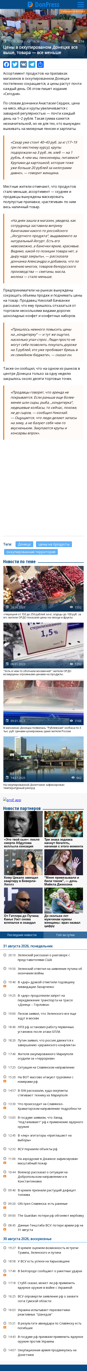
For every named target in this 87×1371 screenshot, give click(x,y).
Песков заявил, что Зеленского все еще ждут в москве (43, 1015)
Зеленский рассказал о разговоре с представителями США (43, 957)
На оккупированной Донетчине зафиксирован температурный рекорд (43, 763)
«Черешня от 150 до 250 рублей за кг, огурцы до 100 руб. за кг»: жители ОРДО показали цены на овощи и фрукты (43, 592)
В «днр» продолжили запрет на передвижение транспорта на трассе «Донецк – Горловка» (43, 999)
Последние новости (22, 935)
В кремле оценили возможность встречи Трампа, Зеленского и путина (43, 1249)
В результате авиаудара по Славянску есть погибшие (43, 1325)
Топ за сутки (65, 935)
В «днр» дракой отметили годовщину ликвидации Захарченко (43, 984)
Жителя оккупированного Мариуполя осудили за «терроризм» (43, 1056)
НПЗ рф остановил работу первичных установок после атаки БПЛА (43, 1029)
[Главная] (30, 4)
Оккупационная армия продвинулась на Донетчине (43, 1352)
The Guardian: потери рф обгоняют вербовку (43, 1215)
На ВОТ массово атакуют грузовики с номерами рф (43, 1079)
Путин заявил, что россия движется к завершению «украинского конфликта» (43, 1042)
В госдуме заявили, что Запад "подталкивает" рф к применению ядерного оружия (43, 1121)
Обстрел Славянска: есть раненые (43, 1204)
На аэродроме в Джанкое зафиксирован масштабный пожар (43, 1160)
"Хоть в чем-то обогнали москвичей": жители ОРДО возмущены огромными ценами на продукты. (43, 649)
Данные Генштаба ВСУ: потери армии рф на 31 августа (43, 1227)
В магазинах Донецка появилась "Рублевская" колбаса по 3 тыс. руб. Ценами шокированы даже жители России (43, 706)
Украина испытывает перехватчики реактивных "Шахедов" (43, 1312)
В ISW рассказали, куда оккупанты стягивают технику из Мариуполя (43, 1092)
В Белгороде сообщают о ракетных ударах (43, 1272)
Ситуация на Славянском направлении (43, 1067)
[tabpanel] (43, 1149)
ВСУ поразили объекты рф (43, 1149)
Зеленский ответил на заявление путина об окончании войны (43, 970)
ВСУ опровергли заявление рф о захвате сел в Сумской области (43, 1298)
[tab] (22, 935)
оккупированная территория (31, 552)
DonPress (47, 4)
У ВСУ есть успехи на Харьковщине (43, 1261)
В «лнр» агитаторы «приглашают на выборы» (43, 1137)
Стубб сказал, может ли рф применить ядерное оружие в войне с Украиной (43, 1285)
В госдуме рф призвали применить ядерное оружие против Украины (43, 1338)
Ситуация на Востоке (73, 11)
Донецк (24, 544)
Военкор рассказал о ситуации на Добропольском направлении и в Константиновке (43, 1176)
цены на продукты (53, 544)
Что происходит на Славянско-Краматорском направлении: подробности (43, 1106)
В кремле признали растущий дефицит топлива (43, 1192)
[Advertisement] (43, 488)
